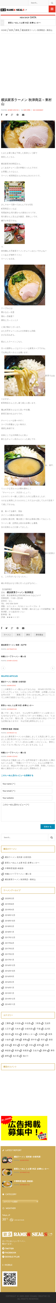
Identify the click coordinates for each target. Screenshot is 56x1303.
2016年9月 (9, 976)
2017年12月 (10, 937)
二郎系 (37, 1023)
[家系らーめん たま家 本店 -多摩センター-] (7, 1172)
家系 (18, 635)
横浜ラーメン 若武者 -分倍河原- (13, 682)
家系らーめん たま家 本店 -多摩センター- (17, 705)
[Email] (23, 115)
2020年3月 (9, 898)
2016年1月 (9, 987)
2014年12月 (10, 999)
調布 (44, 1050)
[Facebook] (1, 115)
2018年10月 (10, 921)
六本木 (18, 1029)
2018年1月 (9, 932)
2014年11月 (10, 1004)
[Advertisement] (28, 66)
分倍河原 (28, 1029)
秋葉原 (26, 1050)
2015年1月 (9, 993)
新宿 (51, 1040)
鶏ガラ (26, 1056)
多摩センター (28, 1034)
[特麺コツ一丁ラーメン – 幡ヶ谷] (53, 668)
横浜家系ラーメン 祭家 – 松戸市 (14, 645)
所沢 (43, 1040)
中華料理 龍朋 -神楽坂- (19, 23)
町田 (39, 1045)
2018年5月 (9, 926)
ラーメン (7, 635)
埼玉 (17, 1034)
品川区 (47, 1029)
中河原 (18, 1023)
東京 (15, 1045)
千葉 (38, 1029)
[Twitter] (6, 115)
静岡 (7, 1056)
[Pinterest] (18, 115)
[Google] (12, 115)
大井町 (41, 1034)
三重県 (8, 1023)
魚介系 (16, 1056)
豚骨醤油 (39, 635)
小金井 (8, 1040)
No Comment (38, 110)
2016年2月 (9, 982)
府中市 (34, 1040)
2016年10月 (10, 971)
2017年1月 (9, 960)
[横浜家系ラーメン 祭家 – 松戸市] (3, 668)
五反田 (47, 1023)
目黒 (47, 1045)
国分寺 (8, 1034)
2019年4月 (9, 910)
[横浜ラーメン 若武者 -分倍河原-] (7, 1160)
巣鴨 (25, 1040)
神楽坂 (8, 1050)
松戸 (23, 1045)
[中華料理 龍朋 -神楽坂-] (7, 1184)
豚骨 (28, 110)
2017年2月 (9, 954)
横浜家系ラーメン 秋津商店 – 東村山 (20, 879)
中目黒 (27, 1023)
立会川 (35, 1050)
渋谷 (31, 1045)
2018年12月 (10, 915)
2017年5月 (9, 949)
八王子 (8, 1029)
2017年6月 (9, 943)
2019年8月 (9, 904)
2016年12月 (10, 965)
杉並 (7, 1045)
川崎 (17, 1040)
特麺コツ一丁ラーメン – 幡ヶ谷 (13, 656)
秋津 (25, 110)
